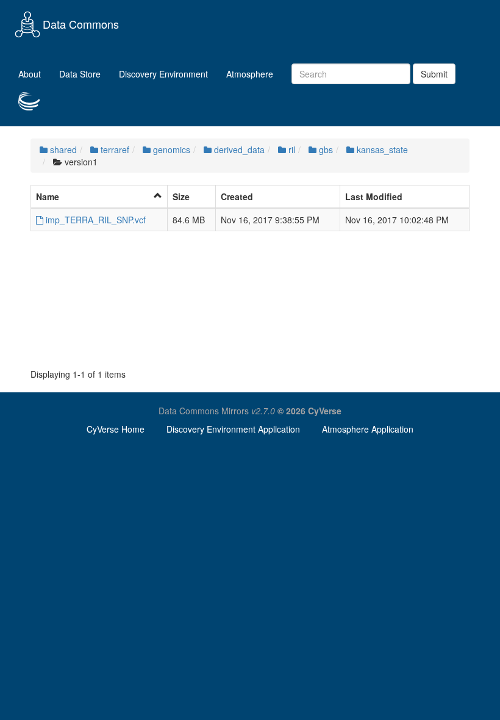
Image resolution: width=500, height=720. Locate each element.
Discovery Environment (163, 74)
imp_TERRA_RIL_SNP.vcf (94, 220)
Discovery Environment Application (233, 429)
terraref (113, 149)
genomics (170, 149)
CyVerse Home (116, 429)
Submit (434, 74)
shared (62, 149)
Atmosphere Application (367, 429)
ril (290, 149)
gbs (324, 149)
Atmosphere (249, 74)
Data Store (80, 74)
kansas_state (381, 149)
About (29, 74)
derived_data (238, 149)
